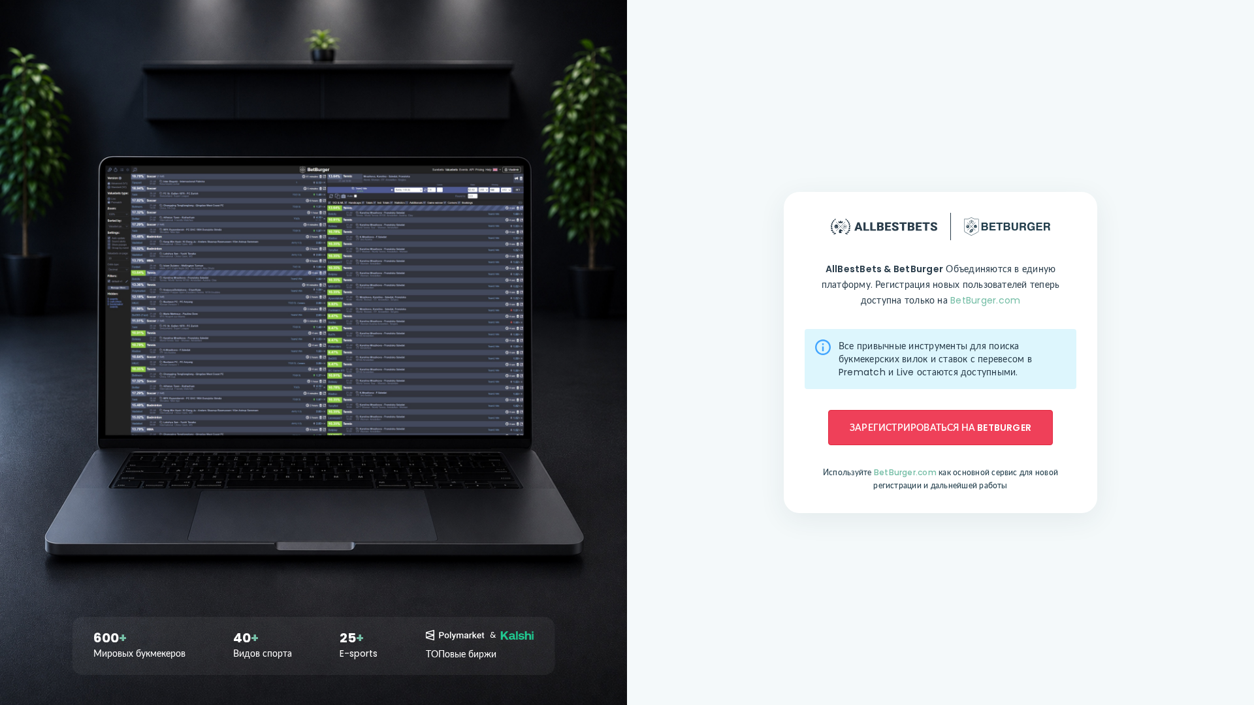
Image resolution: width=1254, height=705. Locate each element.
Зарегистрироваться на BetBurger (940, 427)
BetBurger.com (985, 300)
